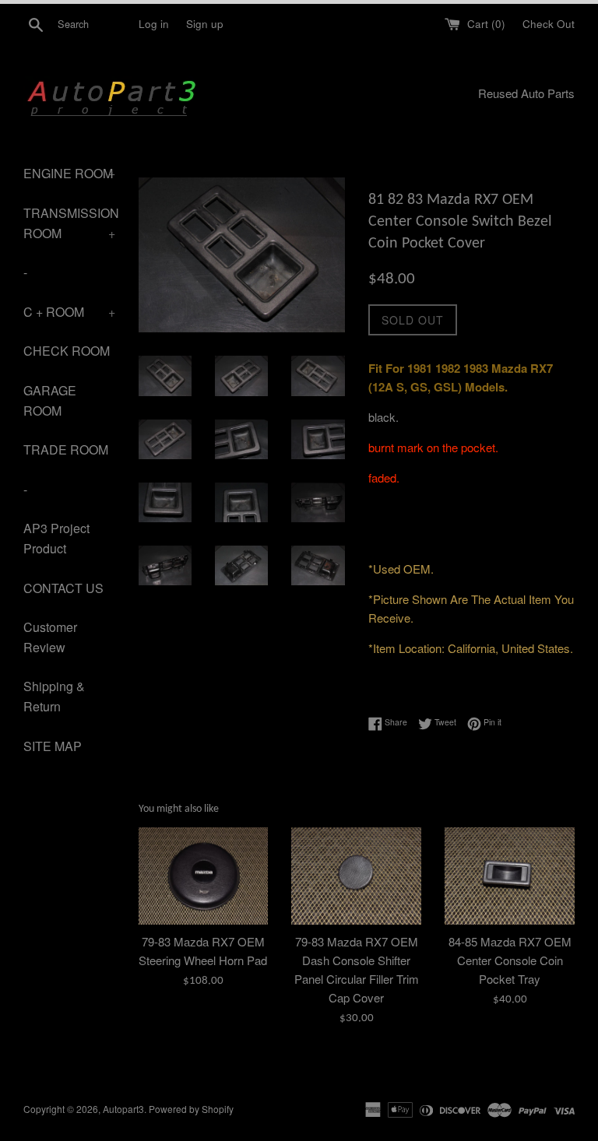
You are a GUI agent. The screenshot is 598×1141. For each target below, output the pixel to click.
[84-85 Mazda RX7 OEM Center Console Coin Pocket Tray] (510, 876)
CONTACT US (63, 588)
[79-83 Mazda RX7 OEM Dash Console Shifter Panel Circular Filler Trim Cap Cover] (356, 876)
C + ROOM (69, 312)
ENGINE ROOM (69, 173)
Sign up (204, 23)
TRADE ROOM (65, 449)
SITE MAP (52, 746)
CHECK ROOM (66, 351)
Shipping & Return (54, 696)
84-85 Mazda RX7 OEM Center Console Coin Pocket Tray (510, 960)
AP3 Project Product (56, 538)
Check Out (548, 23)
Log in (154, 23)
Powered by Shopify (191, 1108)
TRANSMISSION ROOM (69, 223)
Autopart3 (123, 1108)
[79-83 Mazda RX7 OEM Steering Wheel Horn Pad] (204, 876)
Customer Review (50, 637)
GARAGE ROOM (49, 400)
